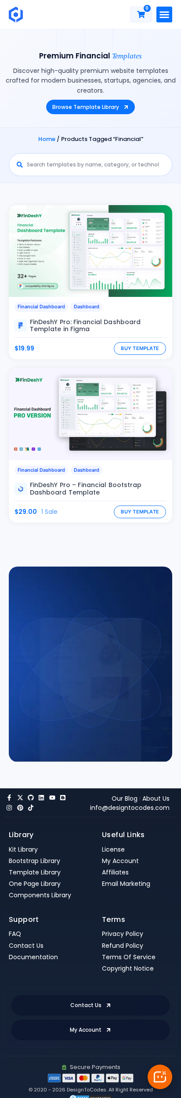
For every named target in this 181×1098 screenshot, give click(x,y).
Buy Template (140, 348)
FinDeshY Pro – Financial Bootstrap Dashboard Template (86, 488)
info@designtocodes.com (130, 807)
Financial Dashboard (41, 306)
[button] (164, 14)
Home (46, 139)
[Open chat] (160, 1077)
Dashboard (86, 306)
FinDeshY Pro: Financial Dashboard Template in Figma (85, 326)
